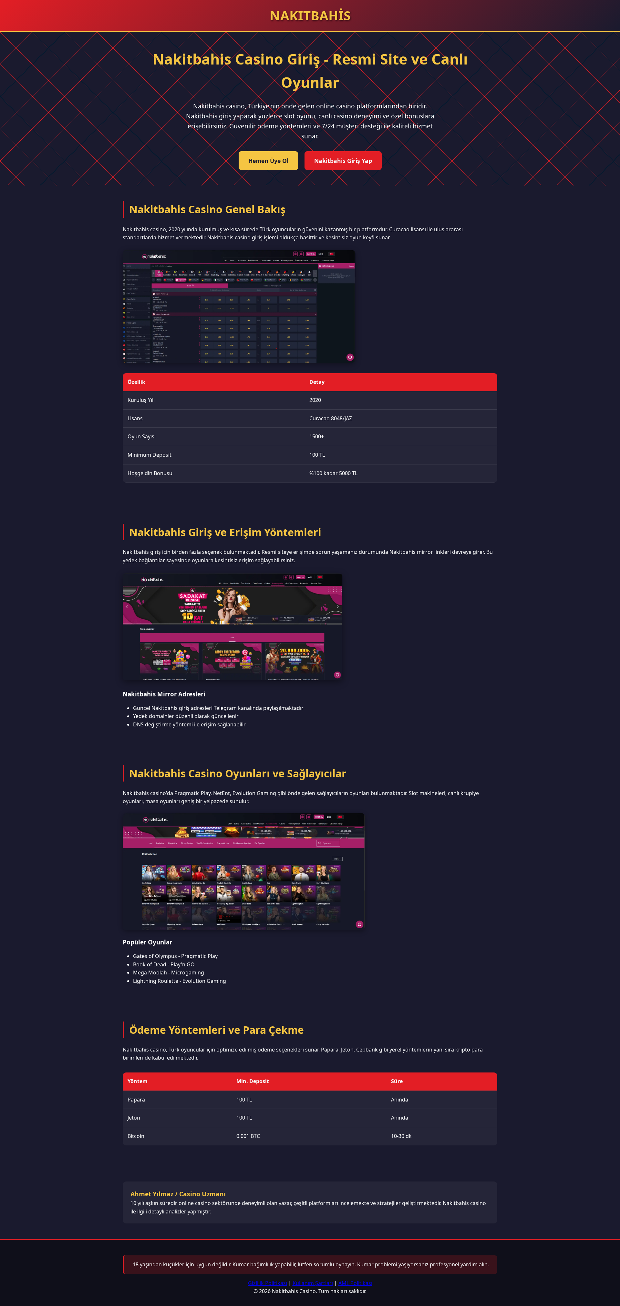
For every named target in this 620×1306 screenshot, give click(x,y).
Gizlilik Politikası (267, 1283)
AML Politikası (355, 1283)
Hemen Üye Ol (268, 160)
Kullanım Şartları (313, 1283)
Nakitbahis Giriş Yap (343, 160)
